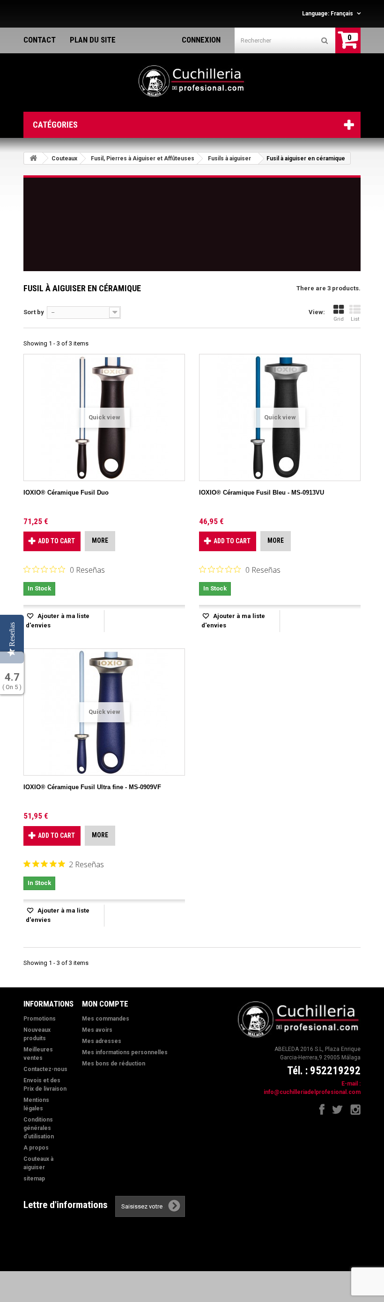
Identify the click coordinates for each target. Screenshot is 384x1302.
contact (39, 39)
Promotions (39, 1018)
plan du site (93, 39)
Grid (338, 319)
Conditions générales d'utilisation (38, 1128)
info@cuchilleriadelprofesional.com (312, 1092)
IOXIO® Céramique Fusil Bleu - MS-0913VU (261, 492)
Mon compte (105, 1003)
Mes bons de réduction (113, 1063)
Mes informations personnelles (125, 1052)
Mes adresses (101, 1041)
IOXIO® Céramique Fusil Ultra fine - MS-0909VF (92, 787)
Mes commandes (105, 1018)
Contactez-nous (45, 1069)
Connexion (201, 39)
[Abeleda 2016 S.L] (192, 81)
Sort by (33, 312)
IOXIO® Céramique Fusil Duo (66, 492)
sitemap (34, 1178)
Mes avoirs (97, 1030)
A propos (36, 1147)
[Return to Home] (33, 158)
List (355, 319)
